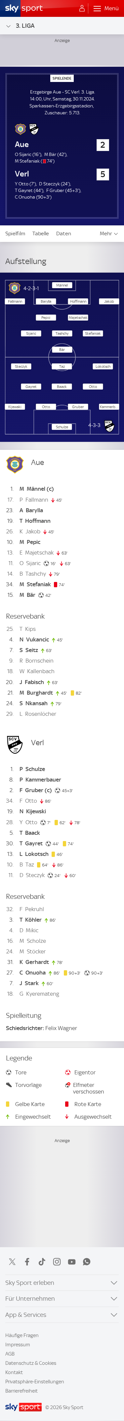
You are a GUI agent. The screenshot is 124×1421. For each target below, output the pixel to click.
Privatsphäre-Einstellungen (34, 1382)
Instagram (57, 1262)
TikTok (42, 1262)
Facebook (27, 1262)
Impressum (17, 1345)
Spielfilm (15, 233)
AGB (10, 1354)
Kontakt (14, 1372)
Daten (63, 233)
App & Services (25, 1315)
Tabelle (40, 233)
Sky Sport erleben (29, 1283)
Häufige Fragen (22, 1335)
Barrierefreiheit (21, 1391)
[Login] (82, 8)
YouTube (72, 1262)
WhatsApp (87, 1262)
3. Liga (25, 25)
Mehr (106, 233)
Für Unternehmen (30, 1298)
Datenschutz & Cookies (30, 1363)
